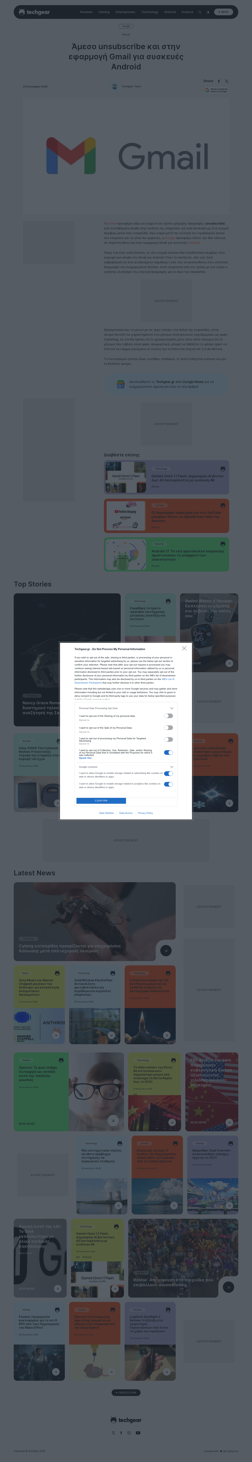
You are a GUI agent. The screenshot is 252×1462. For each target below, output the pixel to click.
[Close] (185, 649)
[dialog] (126, 731)
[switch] (168, 716)
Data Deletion (106, 813)
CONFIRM (101, 800)
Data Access (126, 813)
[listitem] (126, 708)
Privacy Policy (145, 813)
